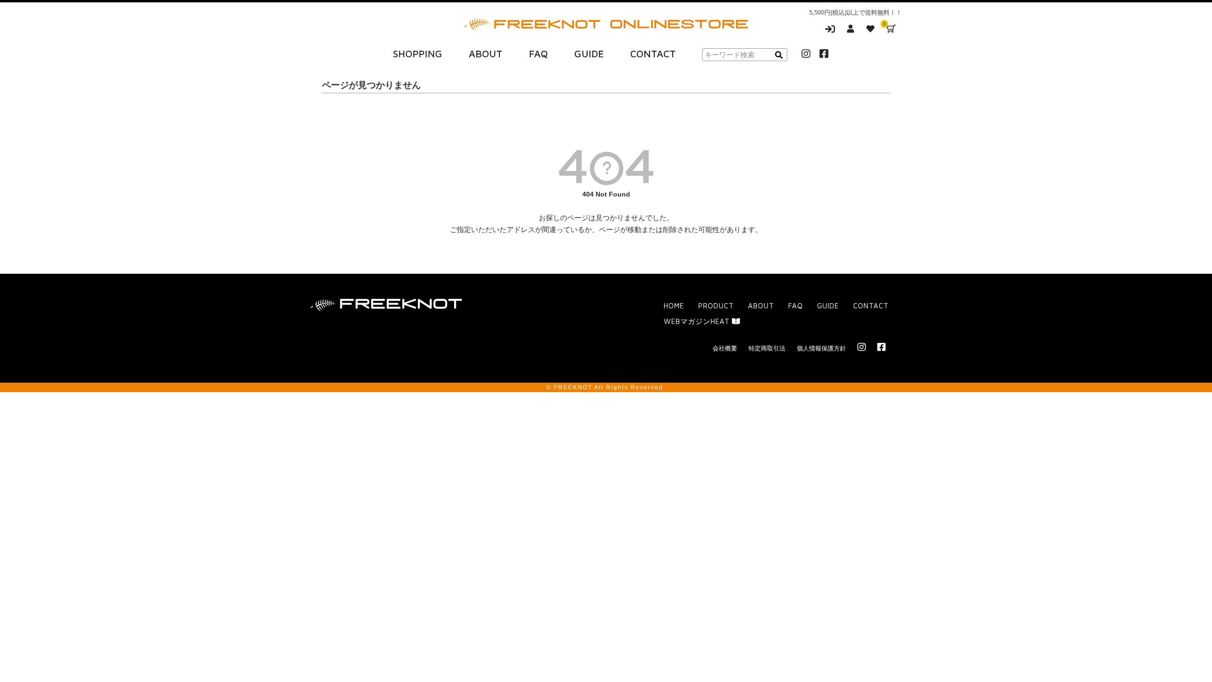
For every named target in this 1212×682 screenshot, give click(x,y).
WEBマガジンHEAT (698, 321)
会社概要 (725, 348)
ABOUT (485, 53)
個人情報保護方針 (821, 348)
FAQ (538, 53)
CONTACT (653, 53)
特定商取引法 (767, 348)
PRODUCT (716, 306)
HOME (674, 306)
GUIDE (589, 53)
